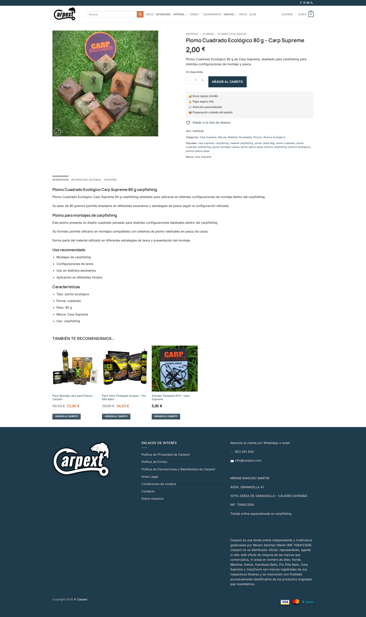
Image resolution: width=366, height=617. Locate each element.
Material (179, 14)
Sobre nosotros (152, 498)
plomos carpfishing (275, 147)
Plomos (208, 33)
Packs (243, 14)
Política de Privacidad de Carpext (165, 454)
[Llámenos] (312, 3)
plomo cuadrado (285, 143)
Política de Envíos (154, 462)
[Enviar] (140, 14)
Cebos (194, 14)
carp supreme (206, 143)
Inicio (149, 14)
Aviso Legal (149, 477)
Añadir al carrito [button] (66, 416)
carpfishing (222, 143)
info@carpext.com (248, 460)
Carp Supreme (208, 137)
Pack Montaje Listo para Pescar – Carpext (73, 397)
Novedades (163, 14)
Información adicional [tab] (86, 179)
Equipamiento (212, 14)
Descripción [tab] (60, 179)
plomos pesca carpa (197, 151)
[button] (287, 14)
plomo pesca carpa (252, 147)
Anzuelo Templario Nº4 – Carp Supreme (171, 397)
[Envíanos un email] (308, 3)
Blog (253, 14)
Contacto (148, 491)
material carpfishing (241, 143)
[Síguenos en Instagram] (304, 3)
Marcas (229, 14)
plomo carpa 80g (264, 143)
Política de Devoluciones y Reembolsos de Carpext (178, 469)
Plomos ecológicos (232, 33)
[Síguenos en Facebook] (301, 3)
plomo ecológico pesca (225, 147)
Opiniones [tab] (110, 179)
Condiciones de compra (158, 484)
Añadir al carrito (227, 82)
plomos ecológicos (299, 147)
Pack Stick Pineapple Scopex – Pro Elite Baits (124, 397)
